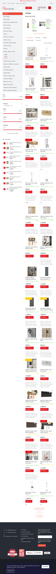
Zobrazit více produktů (38, 33)
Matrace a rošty (7, 40)
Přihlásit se (42, 545)
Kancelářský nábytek (8, 70)
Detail (42, 66)
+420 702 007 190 (12, 532)
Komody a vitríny (7, 45)
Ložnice (5, 34)
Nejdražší (45, 37)
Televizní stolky (7, 25)
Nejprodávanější (29, 40)
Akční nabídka (6, 16)
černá (26, 105)
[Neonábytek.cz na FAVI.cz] (12, 552)
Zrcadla (5, 58)
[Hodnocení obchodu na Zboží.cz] (47, 552)
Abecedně (38, 40)
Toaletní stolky (6, 67)
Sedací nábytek (7, 28)
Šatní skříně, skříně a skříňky (9, 42)
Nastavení (10, 570)
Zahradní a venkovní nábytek (10, 87)
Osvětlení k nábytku (7, 78)
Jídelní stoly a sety (7, 81)
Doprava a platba (10, 3)
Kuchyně (5, 48)
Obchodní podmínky (26, 541)
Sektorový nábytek (7, 31)
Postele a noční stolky (8, 37)
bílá (41, 74)
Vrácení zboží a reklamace (21, 3)
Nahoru (40, 516)
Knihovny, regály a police (9, 75)
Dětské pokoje (6, 73)
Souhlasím (45, 566)
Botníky (5, 54)
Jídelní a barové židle (8, 84)
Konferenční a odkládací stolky (10, 22)
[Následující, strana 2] (39, 512)
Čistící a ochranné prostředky (10, 90)
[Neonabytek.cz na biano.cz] (21, 552)
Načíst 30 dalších (39, 508)
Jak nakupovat (25, 536)
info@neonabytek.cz (12, 530)
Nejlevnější (37, 37)
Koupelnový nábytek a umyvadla (11, 64)
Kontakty (4, 3)
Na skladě (8, 105)
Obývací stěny (6, 19)
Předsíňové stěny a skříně (9, 61)
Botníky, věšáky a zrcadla (9, 51)
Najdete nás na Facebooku (12, 536)
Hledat (28, 8)
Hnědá (26, 202)
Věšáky (5, 56)
